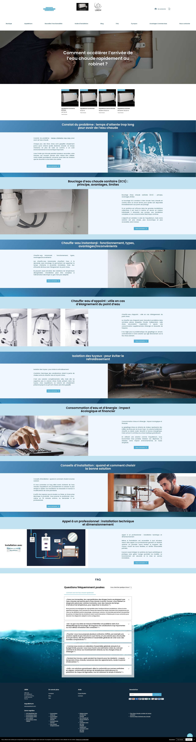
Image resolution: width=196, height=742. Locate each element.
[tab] (80, 593)
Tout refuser (180, 739)
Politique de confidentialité (82, 739)
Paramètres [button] (172, 739)
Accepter (189, 739)
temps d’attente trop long (61, 138)
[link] (169, 9)
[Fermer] (194, 739)
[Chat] (190, 736)
